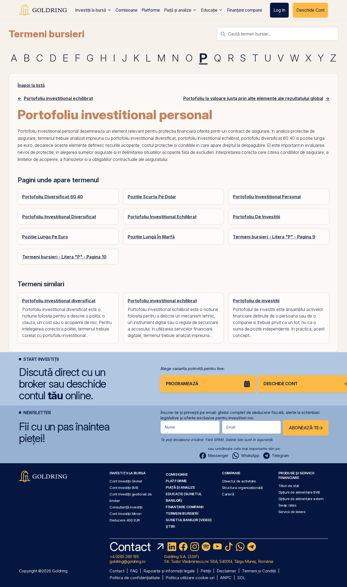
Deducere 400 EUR (125, 520)
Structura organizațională (242, 487)
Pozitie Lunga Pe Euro (45, 236)
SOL (241, 578)
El (269, 145)
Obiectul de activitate (239, 481)
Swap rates (287, 505)
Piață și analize (177, 10)
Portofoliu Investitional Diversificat (59, 216)
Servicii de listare (292, 512)
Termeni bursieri (47, 34)
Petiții (206, 571)
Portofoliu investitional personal (48, 131)
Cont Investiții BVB (124, 487)
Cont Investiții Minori (126, 513)
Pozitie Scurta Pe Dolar (152, 196)
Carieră (228, 494)
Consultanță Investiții (126, 507)
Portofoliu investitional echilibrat (162, 300)
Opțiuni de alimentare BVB (299, 492)
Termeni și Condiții (259, 571)
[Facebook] (183, 546)
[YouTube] (217, 546)
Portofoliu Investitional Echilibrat (162, 216)
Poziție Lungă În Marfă (151, 236)
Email (230, 427)
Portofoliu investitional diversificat (58, 300)
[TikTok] (228, 546)
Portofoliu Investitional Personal (267, 196)
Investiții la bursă (90, 10)
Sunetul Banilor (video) (188, 520)
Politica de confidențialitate (135, 578)
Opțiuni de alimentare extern (301, 499)
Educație (209, 10)
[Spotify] (206, 546)
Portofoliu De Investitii (256, 216)
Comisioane (126, 10)
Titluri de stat (288, 486)
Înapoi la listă (31, 85)
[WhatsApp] (240, 546)
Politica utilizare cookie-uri (190, 578)
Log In (279, 10)
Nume (170, 427)
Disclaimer (226, 571)
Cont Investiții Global (126, 481)
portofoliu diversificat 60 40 (268, 138)
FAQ (134, 571)
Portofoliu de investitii (256, 300)
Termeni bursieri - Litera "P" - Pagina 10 (64, 257)
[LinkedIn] (172, 546)
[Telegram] (251, 546)
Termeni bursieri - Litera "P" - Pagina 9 (274, 236)
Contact (117, 571)
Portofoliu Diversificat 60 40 (52, 196)
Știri (170, 526)
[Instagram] (194, 546)
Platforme (151, 10)
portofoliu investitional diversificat (143, 138)
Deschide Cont (310, 10)
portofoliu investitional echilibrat (208, 138)
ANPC (226, 578)
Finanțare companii (244, 10)
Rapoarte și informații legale (169, 571)
